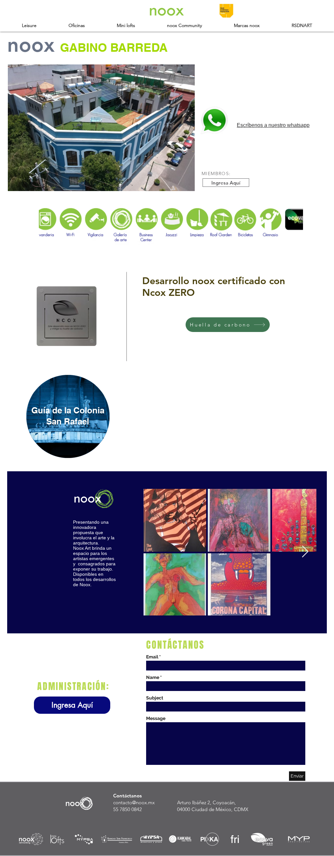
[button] (29, 25)
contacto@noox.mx (134, 802)
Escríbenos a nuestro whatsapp (273, 125)
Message (155, 718)
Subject (154, 698)
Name (152, 677)
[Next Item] (305, 551)
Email (152, 657)
